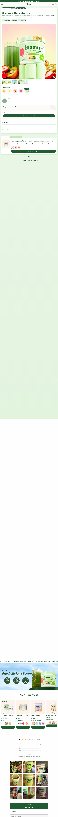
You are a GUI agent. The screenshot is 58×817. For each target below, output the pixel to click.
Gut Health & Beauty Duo (7, 716)
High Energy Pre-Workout (36, 716)
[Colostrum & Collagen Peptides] (6, 144)
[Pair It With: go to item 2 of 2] (29, 156)
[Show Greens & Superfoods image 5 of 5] (25, 81)
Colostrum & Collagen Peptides (20, 140)
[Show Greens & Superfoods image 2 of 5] (9, 81)
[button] (56, 4)
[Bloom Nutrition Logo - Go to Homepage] (29, 4)
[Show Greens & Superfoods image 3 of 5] (14, 81)
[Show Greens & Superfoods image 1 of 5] (4, 81)
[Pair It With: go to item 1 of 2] (28, 156)
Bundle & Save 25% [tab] (16, 137)
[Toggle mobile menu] (13, 4)
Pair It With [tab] (5, 137)
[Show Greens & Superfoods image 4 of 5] (20, 81)
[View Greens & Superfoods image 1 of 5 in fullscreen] (29, 51)
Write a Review (31, 808)
